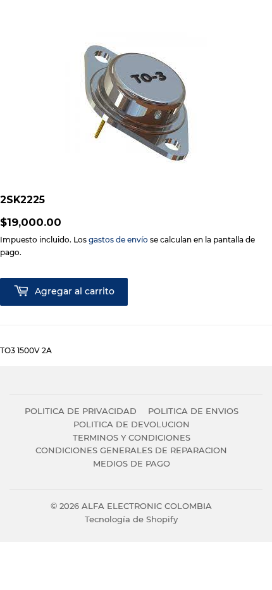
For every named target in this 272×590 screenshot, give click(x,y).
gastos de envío (118, 239)
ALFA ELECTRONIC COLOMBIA (147, 506)
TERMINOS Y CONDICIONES (131, 437)
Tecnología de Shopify (131, 519)
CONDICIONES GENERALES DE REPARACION (131, 450)
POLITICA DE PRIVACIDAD (81, 411)
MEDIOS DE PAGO (131, 463)
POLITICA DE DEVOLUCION (131, 424)
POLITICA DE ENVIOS (193, 411)
